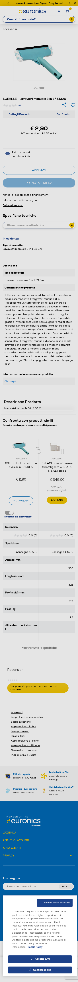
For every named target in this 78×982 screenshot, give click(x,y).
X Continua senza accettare (54, 902)
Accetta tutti (42, 958)
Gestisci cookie (42, 970)
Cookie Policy (35, 947)
